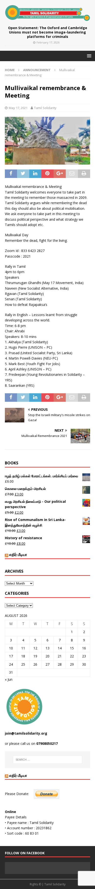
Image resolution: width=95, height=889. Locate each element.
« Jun (8, 679)
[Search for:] (47, 759)
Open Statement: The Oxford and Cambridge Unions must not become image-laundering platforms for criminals (47, 32)
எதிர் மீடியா (18, 554)
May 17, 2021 (18, 108)
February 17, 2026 (48, 42)
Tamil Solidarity (45, 108)
